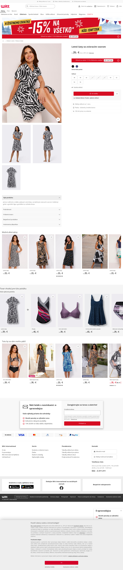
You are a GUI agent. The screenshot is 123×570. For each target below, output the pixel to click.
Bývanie (14, 11)
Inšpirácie (74, 14)
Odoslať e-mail (102, 452)
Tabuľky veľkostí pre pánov (70, 452)
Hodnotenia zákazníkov (10, 224)
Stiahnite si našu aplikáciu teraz (21, 483)
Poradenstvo (66, 446)
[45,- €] (43, 310)
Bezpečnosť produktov (10, 219)
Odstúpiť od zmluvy (21, 497)
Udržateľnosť (6, 457)
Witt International (9, 446)
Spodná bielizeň (33, 14)
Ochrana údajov (54, 497)
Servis (34, 446)
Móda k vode (10, 41)
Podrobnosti (7, 209)
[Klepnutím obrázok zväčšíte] (58, 119)
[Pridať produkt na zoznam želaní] (117, 94)
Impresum (73, 497)
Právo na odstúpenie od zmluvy (86, 497)
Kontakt (95, 446)
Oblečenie (23, 14)
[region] (61, 545)
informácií (82, 533)
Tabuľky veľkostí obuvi (69, 455)
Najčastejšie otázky (38, 457)
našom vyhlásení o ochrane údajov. (78, 556)
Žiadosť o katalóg (37, 455)
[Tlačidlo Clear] (53, 6)
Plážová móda (19, 41)
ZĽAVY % (90, 14)
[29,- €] (95, 251)
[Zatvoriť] (121, 510)
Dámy (3, 11)
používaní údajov (78, 526)
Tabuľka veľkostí (78, 87)
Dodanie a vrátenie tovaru (40, 450)
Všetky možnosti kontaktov (104, 457)
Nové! (16, 14)
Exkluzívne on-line (6, 14)
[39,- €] (70, 310)
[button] (3, 41)
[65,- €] (97, 310)
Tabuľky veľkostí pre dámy (70, 450)
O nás (4, 450)
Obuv (42, 14)
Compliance (100, 497)
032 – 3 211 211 (99, 471)
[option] (73, 66)
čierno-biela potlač (77, 69)
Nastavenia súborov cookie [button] (113, 497)
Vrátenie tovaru (8, 214)
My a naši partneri (36, 526)
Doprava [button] (91, 53)
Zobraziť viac (74, 419)
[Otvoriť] (118, 36)
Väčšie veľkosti (50, 14)
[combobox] (44, 6)
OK (61, 562)
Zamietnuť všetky (49, 567)
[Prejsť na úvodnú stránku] (5, 6)
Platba (34, 452)
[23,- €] (15, 251)
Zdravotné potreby (63, 14)
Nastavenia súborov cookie (70, 567)
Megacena (82, 14)
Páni (8, 11)
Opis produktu (8, 198)
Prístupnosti (64, 497)
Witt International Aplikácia (10, 455)
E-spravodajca (6, 452)
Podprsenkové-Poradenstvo (70, 457)
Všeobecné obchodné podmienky (39, 497)
